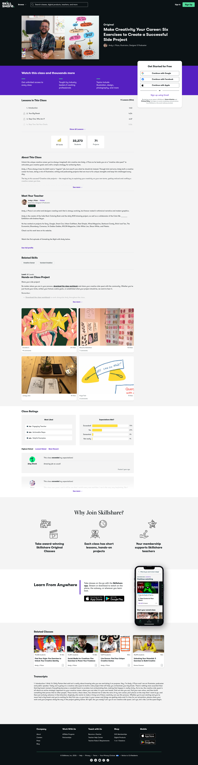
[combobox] (59, 4)
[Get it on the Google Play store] (114, 599)
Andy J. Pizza (36, 200)
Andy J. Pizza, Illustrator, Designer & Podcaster (128, 45)
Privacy (87, 755)
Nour (32, 487)
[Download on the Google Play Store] (150, 742)
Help (80, 755)
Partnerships (66, 737)
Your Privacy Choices (107, 755)
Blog (38, 744)
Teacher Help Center (95, 737)
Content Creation (46, 263)
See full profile (27, 248)
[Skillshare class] (49, 644)
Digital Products (120, 737)
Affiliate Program (68, 734)
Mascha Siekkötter (86, 347)
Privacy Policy (145, 101)
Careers (39, 737)
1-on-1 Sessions (119, 741)
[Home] (8, 4)
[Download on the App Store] (93, 599)
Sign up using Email (160, 95)
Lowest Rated (40, 449)
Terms (95, 755)
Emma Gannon (139, 665)
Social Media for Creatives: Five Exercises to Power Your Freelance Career (81, 660)
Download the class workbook (38, 297)
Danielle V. (25, 347)
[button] (25, 4)
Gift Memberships (120, 734)
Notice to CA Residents (130, 755)
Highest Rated (27, 449)
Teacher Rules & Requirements (98, 741)
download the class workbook (66, 286)
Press (38, 741)
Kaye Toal (83, 395)
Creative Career (29, 263)
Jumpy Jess (26, 395)
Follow (42, 200)
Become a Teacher (94, 734)
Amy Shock (32, 464)
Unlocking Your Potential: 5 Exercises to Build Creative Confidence (145, 660)
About (39, 734)
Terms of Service (169, 99)
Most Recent (53, 449)
